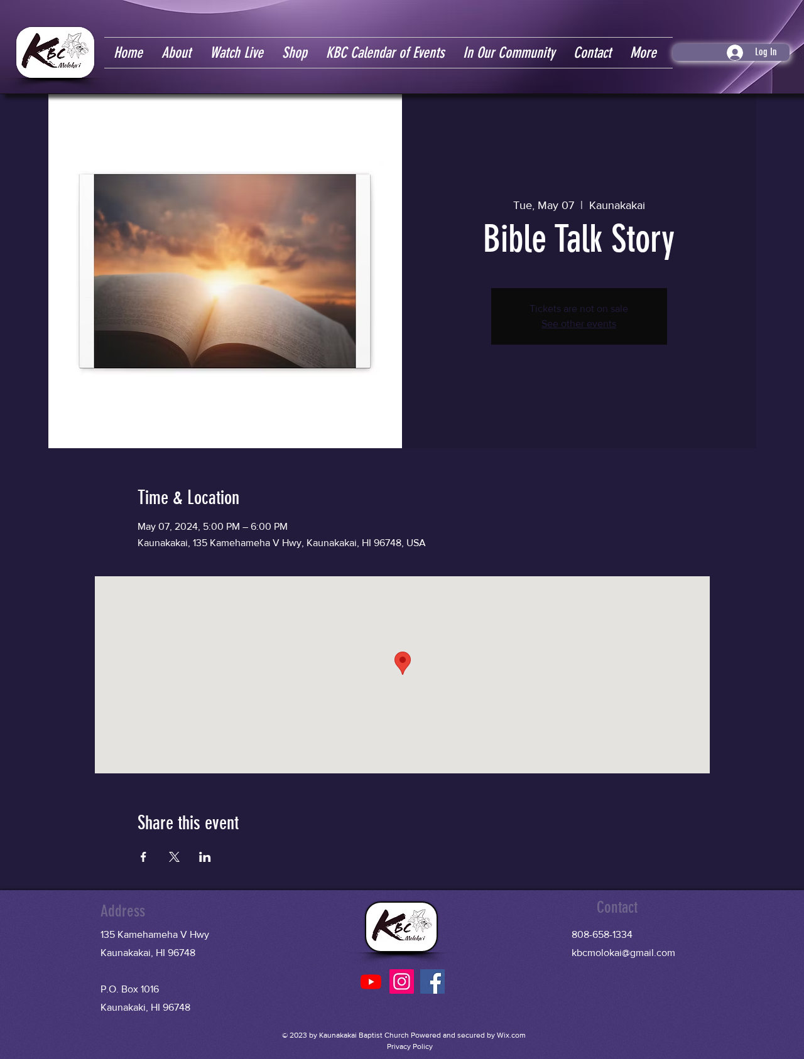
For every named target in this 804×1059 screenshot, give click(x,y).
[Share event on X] (174, 857)
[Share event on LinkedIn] (205, 857)
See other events (578, 323)
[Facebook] (432, 981)
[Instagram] (401, 981)
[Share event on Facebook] (143, 857)
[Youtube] (371, 981)
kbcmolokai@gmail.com (623, 952)
